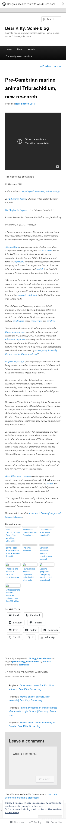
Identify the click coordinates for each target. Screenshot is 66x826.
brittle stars (18, 320)
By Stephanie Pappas (16, 210)
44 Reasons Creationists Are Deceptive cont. (29, 532)
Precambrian (32, 661)
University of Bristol (27, 294)
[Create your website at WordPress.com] (33, 4)
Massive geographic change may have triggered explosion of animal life (46, 574)
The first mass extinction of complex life (46, 532)
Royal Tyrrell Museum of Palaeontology (41, 191)
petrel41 (47, 661)
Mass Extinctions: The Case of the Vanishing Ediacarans (13, 535)
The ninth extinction (27, 549)
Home (9, 49)
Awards (31, 49)
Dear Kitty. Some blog (27, 28)
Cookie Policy (12, 812)
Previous (45, 66)
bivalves (51, 320)
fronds (50, 483)
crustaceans (36, 320)
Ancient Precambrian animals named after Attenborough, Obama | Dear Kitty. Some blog (33, 711)
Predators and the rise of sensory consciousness (12, 572)
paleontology (18, 661)
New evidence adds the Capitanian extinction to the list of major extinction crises (30, 574)
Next (57, 66)
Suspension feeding (14, 361)
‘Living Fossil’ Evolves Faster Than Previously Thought (13, 551)
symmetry (19, 261)
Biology (32, 658)
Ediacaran (47, 250)
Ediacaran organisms (15, 339)
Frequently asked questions (19, 56)
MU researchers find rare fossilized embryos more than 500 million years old (13, 595)
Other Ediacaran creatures (18, 476)
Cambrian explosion (15, 332)
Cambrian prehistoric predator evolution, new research (46, 553)
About (19, 49)
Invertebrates (44, 658)
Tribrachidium (12, 246)
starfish (39, 269)
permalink (24, 664)
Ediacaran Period (17, 198)
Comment (44, 779)
